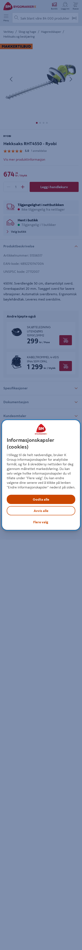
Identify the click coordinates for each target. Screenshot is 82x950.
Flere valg (40, 522)
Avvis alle (41, 510)
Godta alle (41, 499)
